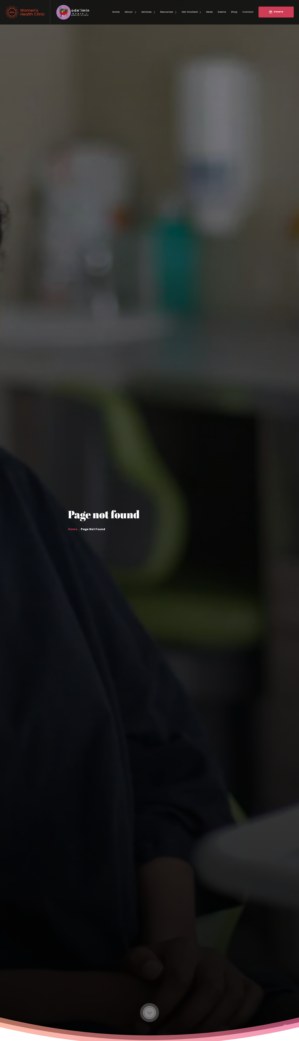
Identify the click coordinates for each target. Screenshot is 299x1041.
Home (72, 529)
